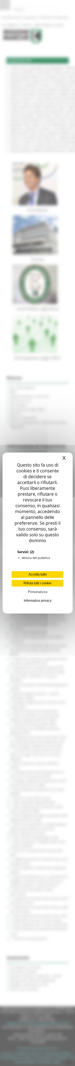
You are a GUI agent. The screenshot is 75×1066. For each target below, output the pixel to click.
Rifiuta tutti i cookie (37, 583)
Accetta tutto (38, 574)
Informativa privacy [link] (37, 600)
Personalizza (37, 592)
